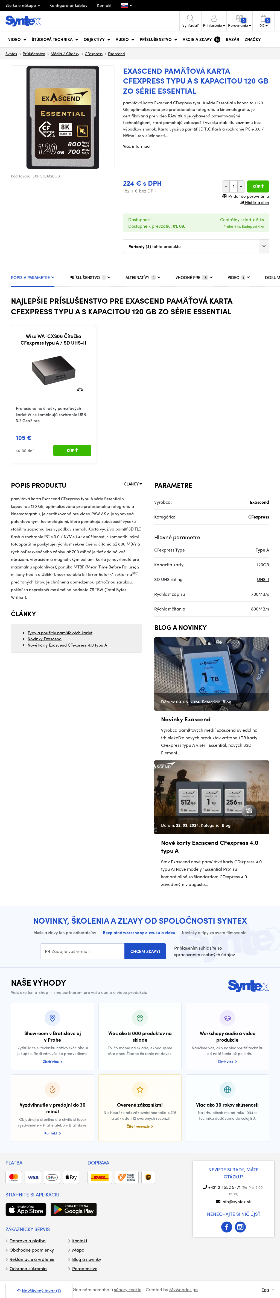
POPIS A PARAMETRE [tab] (30, 277)
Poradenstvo (84, 1268)
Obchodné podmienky (32, 1250)
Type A (262, 550)
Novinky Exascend (45, 639)
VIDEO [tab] (236, 277)
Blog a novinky (86, 1259)
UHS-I (263, 579)
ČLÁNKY (131, 484)
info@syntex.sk (236, 1201)
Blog (227, 702)
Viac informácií (137, 146)
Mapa (78, 1250)
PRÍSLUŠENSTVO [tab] (86, 277)
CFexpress (94, 53)
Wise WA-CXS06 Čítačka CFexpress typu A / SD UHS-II (53, 339)
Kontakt (104, 5)
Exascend (116, 53)
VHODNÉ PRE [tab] (191, 277)
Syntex (11, 53)
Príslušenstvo (34, 53)
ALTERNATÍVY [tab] (140, 277)
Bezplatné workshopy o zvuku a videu (139, 932)
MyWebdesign (183, 1289)
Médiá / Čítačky (65, 53)
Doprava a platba (28, 1240)
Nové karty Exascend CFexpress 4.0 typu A (67, 645)
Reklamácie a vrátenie (32, 1259)
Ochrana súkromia (28, 1268)
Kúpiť (258, 186)
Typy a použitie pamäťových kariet (60, 633)
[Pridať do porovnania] (80, 389)
